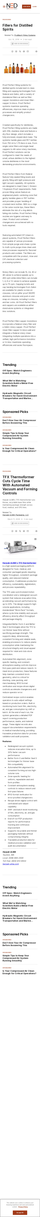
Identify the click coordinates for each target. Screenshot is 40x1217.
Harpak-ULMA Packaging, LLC (16, 515)
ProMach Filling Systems (24, 35)
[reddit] (24, 51)
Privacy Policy (23, 1207)
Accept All (20, 1212)
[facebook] (12, 51)
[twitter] (20, 51)
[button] (4, 6)
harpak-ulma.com (11, 864)
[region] (20, 1208)
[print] (36, 51)
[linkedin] (16, 51)
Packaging (7, 19)
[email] (28, 51)
